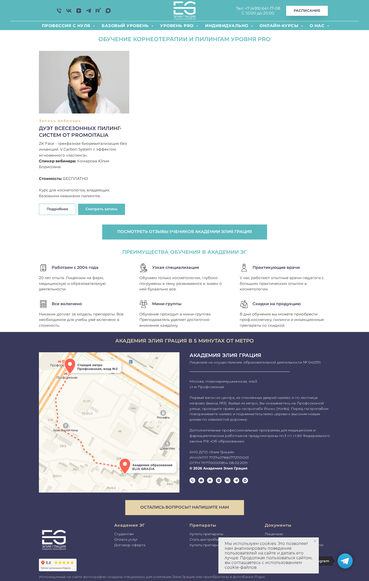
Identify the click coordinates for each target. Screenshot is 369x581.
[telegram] (236, 480)
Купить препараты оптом (213, 545)
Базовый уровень (126, 25)
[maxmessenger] (108, 12)
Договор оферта (129, 545)
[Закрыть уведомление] (315, 541)
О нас (318, 25)
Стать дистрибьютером (211, 539)
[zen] (79, 12)
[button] (101, 209)
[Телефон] (59, 12)
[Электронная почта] (201, 480)
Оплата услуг (126, 539)
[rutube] (98, 12)
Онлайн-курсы (280, 25)
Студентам (124, 534)
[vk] (69, 12)
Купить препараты (206, 534)
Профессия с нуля (67, 25)
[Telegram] (88, 12)
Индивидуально (227, 25)
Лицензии (274, 534)
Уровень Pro (177, 25)
